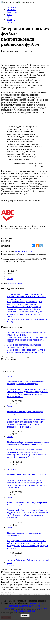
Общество (11, 7)
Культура (11, 19)
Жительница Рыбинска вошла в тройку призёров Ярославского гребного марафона (27, 503)
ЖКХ (9, 14)
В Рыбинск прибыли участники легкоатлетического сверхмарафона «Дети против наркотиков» (28, 443)
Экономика (12, 12)
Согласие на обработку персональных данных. (30, 609)
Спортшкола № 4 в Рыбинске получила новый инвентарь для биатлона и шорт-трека (25, 314)
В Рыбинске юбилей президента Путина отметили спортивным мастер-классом (26, 351)
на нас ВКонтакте (23, 251)
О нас (9, 562)
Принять (25, 616)
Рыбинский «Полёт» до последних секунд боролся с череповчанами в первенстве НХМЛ (27, 339)
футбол (18, 283)
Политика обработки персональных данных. (22, 607)
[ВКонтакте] (33, 245)
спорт (11, 283)
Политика (11, 9)
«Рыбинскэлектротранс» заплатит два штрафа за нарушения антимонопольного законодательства (26, 296)
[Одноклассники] (37, 245)
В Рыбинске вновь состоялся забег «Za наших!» (26, 474)
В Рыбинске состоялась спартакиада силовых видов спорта (24, 346)
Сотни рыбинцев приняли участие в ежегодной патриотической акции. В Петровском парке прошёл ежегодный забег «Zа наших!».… (27, 484)
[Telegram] (41, 245)
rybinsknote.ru (7, 592)
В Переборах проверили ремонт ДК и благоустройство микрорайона (24, 302)
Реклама (10, 565)
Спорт (10, 22)
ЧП (8, 17)
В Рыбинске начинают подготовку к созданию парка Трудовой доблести (24, 307)
